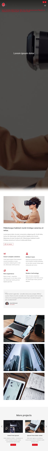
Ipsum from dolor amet (34, 435)
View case (13, 444)
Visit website (9, 244)
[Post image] (13, 426)
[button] (45, 5)
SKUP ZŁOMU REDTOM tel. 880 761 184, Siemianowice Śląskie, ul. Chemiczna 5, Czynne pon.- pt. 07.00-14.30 (23, 10)
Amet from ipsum (13, 435)
